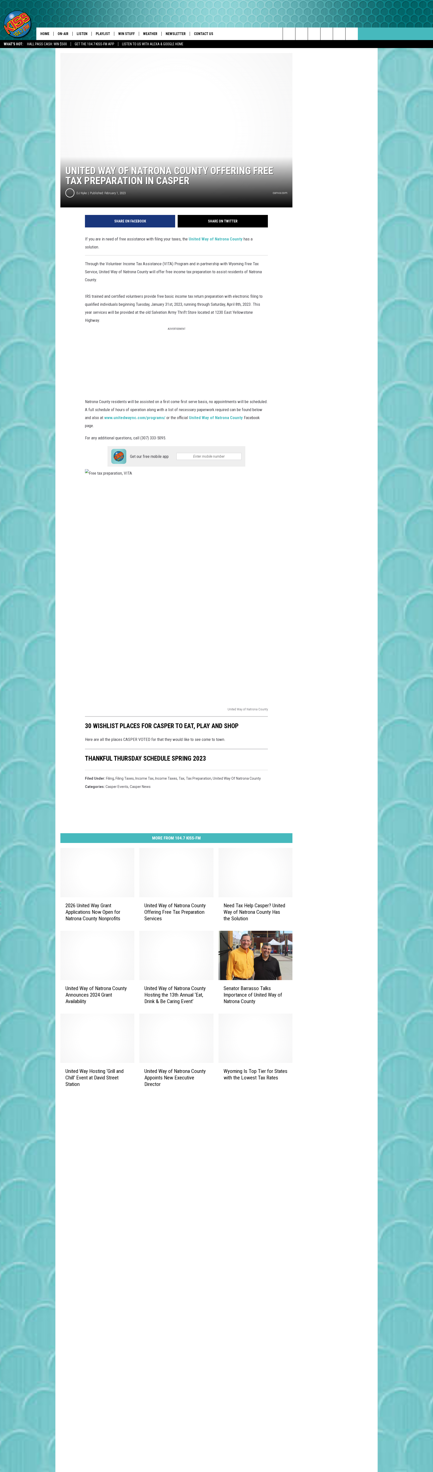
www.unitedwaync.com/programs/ (134, 417)
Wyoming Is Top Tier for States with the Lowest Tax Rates (255, 1074)
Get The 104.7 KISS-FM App (94, 44)
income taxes (166, 778)
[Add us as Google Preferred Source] (301, 34)
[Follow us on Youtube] (352, 34)
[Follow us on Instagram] (326, 34)
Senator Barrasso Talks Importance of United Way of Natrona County (253, 994)
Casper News (140, 787)
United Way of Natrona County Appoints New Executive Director (175, 1077)
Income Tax (144, 778)
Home (44, 34)
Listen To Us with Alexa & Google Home (152, 44)
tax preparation (198, 778)
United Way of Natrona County (216, 238)
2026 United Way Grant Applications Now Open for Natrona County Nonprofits (92, 912)
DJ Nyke (81, 193)
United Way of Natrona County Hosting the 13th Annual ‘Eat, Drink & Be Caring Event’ (175, 994)
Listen (82, 34)
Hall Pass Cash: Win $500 (47, 44)
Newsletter (176, 34)
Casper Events (116, 787)
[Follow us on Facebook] (314, 34)
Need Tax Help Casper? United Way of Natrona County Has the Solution (254, 912)
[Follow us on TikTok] (339, 34)
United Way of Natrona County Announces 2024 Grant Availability (96, 994)
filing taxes (125, 778)
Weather (150, 34)
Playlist (103, 34)
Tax (181, 778)
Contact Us (203, 34)
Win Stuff (126, 34)
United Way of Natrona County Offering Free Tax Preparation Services (175, 912)
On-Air (63, 34)
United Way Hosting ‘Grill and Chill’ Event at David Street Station (94, 1077)
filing (110, 778)
